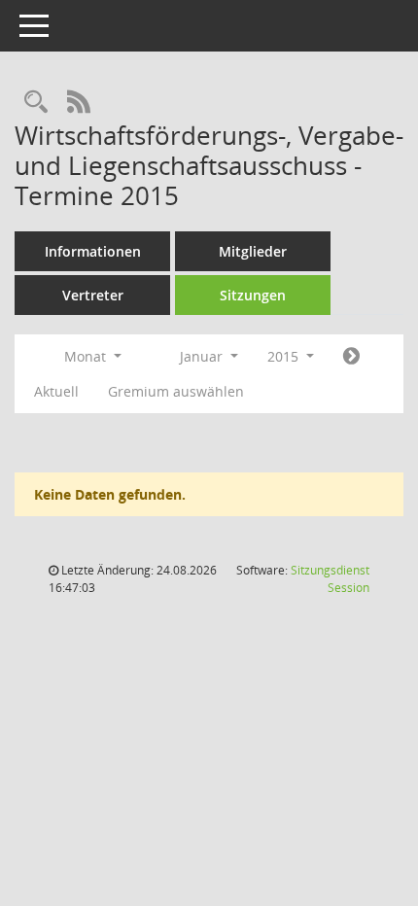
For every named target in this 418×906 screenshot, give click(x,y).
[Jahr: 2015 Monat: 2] (351, 356)
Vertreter (92, 295)
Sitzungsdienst (330, 579)
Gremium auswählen (176, 391)
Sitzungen (253, 295)
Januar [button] (203, 356)
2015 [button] (284, 356)
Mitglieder (253, 251)
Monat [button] (87, 356)
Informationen (93, 251)
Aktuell (56, 391)
